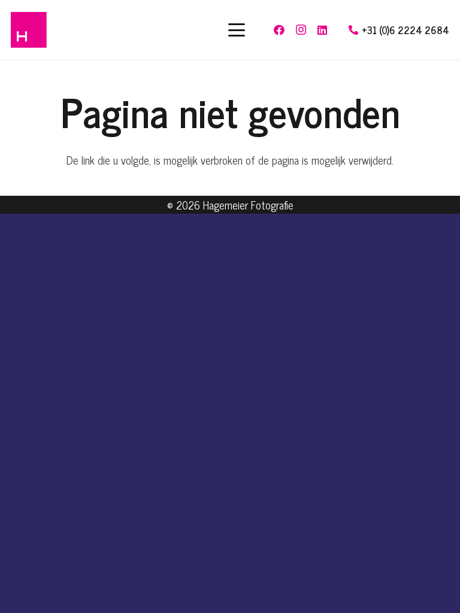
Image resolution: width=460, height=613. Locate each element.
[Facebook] (279, 30)
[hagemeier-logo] (29, 30)
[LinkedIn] (322, 30)
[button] (236, 30)
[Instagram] (300, 30)
